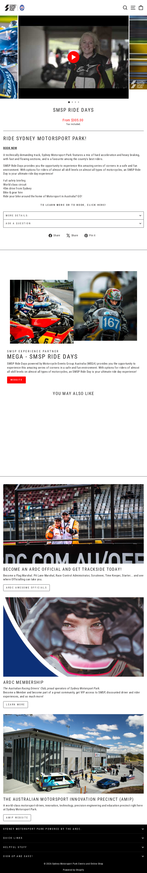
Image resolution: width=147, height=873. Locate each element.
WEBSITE (16, 380)
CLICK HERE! (96, 205)
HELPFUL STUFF (15, 847)
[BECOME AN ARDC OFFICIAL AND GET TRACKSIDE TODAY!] (73, 524)
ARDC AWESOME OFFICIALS (26, 587)
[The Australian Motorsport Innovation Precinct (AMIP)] (73, 754)
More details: (17, 215)
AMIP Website (17, 817)
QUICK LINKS (13, 838)
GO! (80, 196)
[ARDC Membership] (73, 637)
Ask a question (18, 223)
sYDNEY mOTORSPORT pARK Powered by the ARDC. (42, 829)
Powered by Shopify (73, 870)
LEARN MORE (15, 704)
